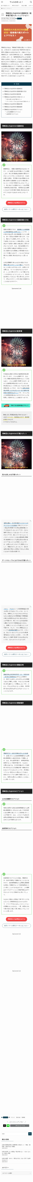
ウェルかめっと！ (16, 2)
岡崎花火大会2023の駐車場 (12, 94)
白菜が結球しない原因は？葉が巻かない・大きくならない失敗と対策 (16, 1153)
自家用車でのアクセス (12, 114)
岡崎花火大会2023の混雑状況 (13, 88)
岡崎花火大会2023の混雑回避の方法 (15, 91)
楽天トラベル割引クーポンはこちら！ (16, 209)
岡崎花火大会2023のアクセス (13, 109)
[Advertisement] (16, 306)
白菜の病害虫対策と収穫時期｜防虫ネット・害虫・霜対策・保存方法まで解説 (16, 1146)
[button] (4, 1125)
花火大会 (18, 1117)
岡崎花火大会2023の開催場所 (13, 106)
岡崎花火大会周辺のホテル (16, 202)
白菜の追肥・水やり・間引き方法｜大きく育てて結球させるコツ (16, 1160)
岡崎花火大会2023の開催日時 (13, 104)
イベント (19, 18)
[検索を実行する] (30, 1133)
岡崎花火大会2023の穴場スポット (14, 97)
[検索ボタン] (31, 2)
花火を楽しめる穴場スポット (14, 99)
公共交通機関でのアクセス (13, 112)
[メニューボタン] (2, 2)
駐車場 (23, 1117)
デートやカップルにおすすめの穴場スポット (18, 101)
